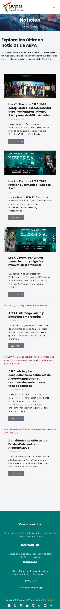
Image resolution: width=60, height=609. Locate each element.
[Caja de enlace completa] (30, 111)
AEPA (27, 600)
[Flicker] (45, 605)
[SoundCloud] (51, 605)
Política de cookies (30, 557)
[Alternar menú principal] (54, 7)
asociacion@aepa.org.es (30, 587)
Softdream (48, 600)
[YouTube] (27, 605)
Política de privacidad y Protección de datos (30, 554)
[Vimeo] (39, 605)
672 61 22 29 (31, 581)
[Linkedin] (33, 605)
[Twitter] (15, 605)
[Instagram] (21, 605)
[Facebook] (9, 605)
